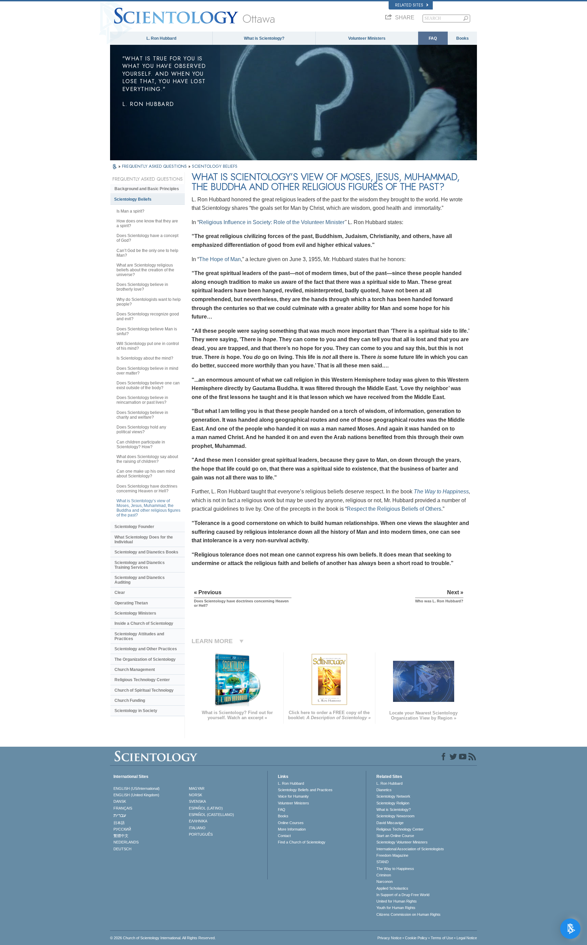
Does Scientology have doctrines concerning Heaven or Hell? (147, 488)
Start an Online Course (395, 836)
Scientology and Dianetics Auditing (139, 580)
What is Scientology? (264, 38)
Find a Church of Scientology (301, 842)
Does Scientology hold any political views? (141, 429)
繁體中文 (120, 836)
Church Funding (129, 700)
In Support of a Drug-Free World (402, 895)
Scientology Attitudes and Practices (139, 636)
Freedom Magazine (392, 855)
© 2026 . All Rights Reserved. (163, 938)
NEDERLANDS (126, 842)
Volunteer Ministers (367, 38)
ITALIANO (197, 828)
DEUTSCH (122, 849)
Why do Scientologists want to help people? (149, 302)
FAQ (433, 38)
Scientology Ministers (135, 613)
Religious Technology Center (142, 679)
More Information (292, 829)
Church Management (134, 669)
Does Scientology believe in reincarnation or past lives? (142, 400)
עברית (119, 815)
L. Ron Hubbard (161, 38)
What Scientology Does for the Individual (143, 539)
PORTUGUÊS (201, 834)
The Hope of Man (220, 259)
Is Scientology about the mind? (145, 358)
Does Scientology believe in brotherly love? (142, 287)
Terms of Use (442, 938)
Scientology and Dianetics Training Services (139, 565)
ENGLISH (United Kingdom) (136, 795)
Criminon (383, 875)
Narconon (384, 881)
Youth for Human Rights (395, 908)
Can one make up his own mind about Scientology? (146, 473)
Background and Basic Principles (146, 188)
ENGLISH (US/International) (136, 788)
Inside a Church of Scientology (143, 623)
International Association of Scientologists (410, 849)
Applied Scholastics (392, 888)
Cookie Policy (416, 938)
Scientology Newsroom (395, 816)
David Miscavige (390, 823)
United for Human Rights (396, 901)
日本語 (119, 823)
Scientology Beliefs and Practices (305, 790)
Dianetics (384, 790)
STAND (382, 862)
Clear (119, 592)
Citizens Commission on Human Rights (408, 914)
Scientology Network (393, 796)
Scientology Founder (134, 526)
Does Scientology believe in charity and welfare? (142, 415)
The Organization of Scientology (145, 659)
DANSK (119, 801)
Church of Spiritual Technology (144, 690)
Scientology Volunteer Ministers (402, 842)
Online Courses (291, 823)
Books (462, 38)
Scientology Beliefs (133, 199)
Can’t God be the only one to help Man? (147, 253)
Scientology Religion (392, 803)
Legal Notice (467, 938)
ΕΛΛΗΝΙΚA (198, 821)
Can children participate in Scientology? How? (141, 444)
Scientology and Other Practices (145, 649)
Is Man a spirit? (130, 211)
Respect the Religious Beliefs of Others (394, 509)
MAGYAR (196, 788)
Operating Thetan (131, 603)
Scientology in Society (135, 710)
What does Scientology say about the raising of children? (147, 459)
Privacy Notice (389, 938)
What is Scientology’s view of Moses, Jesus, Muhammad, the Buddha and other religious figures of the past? (148, 507)
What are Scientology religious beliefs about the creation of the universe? (145, 270)
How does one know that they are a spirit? (147, 223)
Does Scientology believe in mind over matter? (147, 371)
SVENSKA (197, 801)
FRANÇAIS (122, 808)
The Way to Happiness (441, 491)
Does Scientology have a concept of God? (147, 238)
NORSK (195, 795)
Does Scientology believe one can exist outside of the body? (148, 385)
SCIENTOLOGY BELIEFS (214, 166)
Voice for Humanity (293, 796)
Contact (284, 836)
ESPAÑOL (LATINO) (206, 808)
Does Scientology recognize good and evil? (148, 316)
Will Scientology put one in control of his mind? (148, 346)
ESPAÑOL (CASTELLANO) (211, 815)
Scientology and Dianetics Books (146, 552)
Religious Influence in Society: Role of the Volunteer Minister (271, 222)
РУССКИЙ (122, 829)
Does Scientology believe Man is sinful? (147, 331)
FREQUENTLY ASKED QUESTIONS (155, 166)
